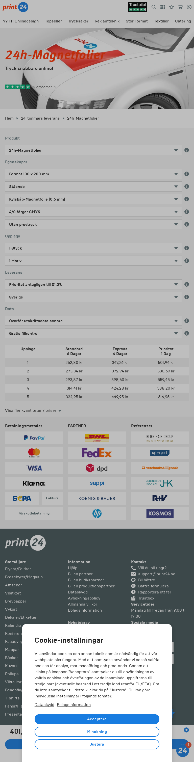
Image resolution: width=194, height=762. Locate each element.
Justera (97, 744)
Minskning (97, 731)
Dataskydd (44, 704)
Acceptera (97, 719)
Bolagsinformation (74, 704)
